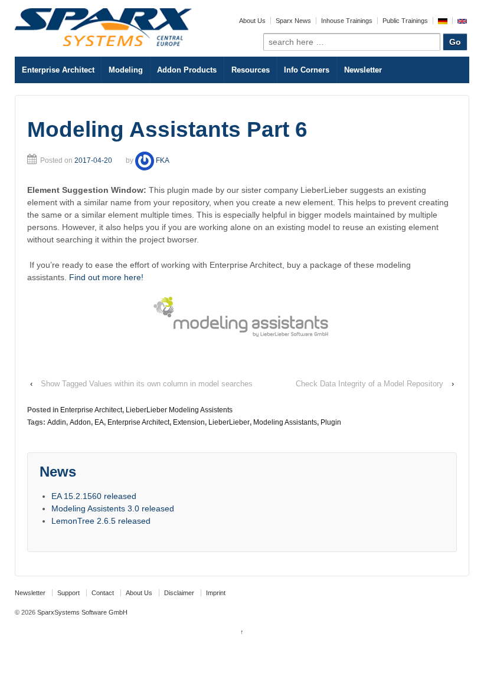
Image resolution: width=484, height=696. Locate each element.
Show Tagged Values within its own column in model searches (147, 383)
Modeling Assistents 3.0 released (112, 508)
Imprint (215, 592)
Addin (56, 422)
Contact (102, 592)
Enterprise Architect (58, 69)
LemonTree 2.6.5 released (101, 521)
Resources (250, 69)
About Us (252, 20)
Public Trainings (405, 20)
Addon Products (187, 69)
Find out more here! (106, 277)
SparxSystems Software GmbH (81, 612)
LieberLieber (229, 422)
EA (99, 422)
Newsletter (363, 69)
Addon (80, 422)
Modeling (126, 69)
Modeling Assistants (285, 422)
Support (68, 592)
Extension (189, 422)
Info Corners (306, 69)
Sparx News (293, 20)
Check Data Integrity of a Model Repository (369, 383)
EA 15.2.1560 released (93, 496)
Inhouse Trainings (346, 20)
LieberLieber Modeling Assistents (179, 410)
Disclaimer (179, 592)
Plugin (331, 422)
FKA (162, 160)
